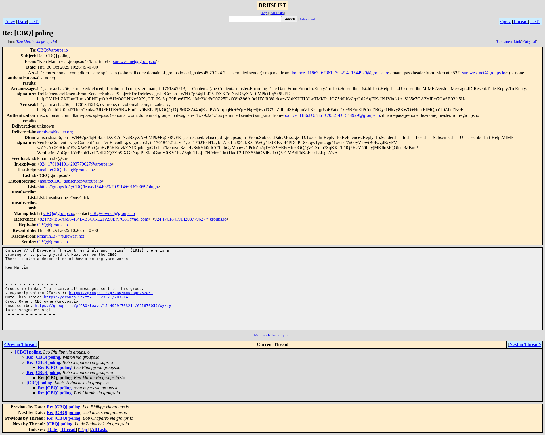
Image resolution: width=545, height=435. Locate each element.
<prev (10, 21)
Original (529, 41)
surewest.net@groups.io (134, 61)
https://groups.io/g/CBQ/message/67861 (111, 293)
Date (22, 21)
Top (264, 13)
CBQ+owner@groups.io (112, 213)
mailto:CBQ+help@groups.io (66, 169)
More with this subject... (272, 335)
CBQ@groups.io (52, 50)
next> (34, 21)
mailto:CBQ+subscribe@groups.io (71, 181)
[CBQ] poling (28, 352)
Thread (520, 21)
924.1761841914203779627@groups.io (76, 164)
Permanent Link (509, 41)
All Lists (277, 13)
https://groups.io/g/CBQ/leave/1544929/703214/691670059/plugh (99, 186)
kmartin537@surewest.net (60, 236)
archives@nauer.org (55, 131)
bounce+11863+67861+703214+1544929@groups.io (340, 72)
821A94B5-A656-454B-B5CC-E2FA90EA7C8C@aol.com (94, 219)
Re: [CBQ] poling (43, 357)
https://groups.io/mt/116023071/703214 (86, 297)
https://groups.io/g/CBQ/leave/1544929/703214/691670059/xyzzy (103, 305)
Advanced (307, 19)
